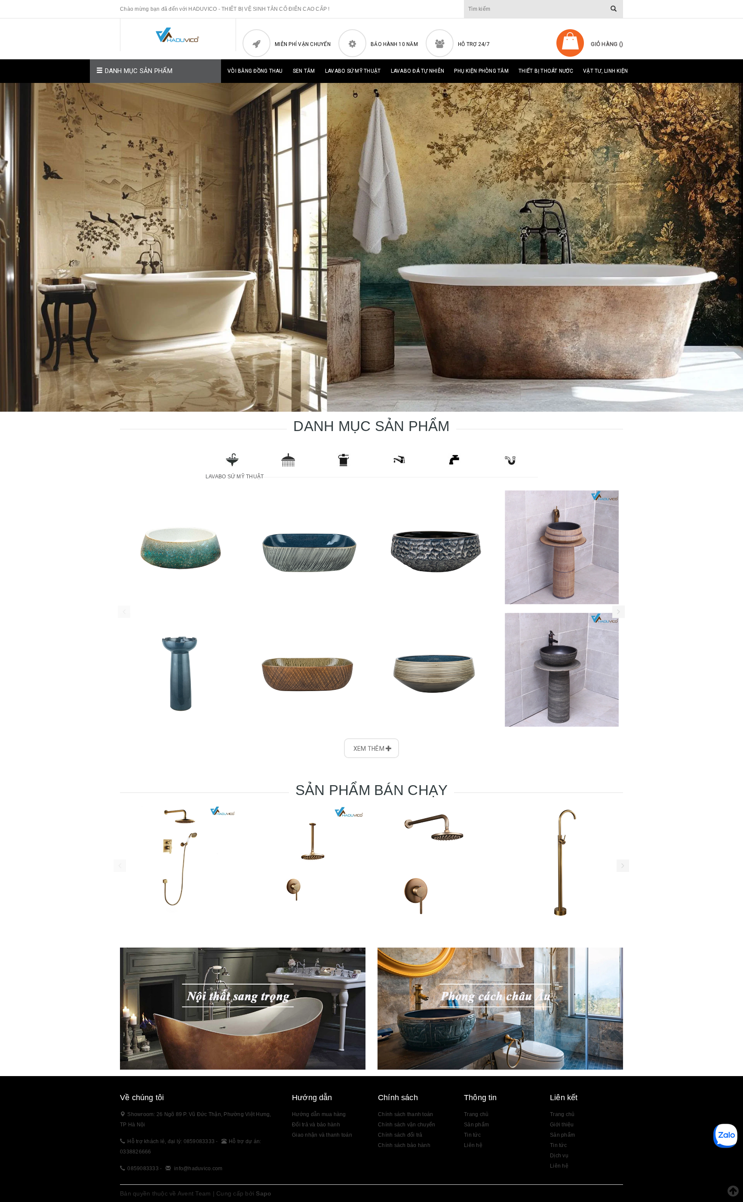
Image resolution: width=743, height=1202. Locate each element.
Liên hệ (559, 1166)
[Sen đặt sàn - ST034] (565, 863)
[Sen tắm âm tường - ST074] (307, 863)
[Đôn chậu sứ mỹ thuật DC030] (561, 547)
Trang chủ (476, 1114)
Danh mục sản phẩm (137, 71)
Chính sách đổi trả (400, 1135)
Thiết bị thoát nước (546, 71)
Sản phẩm (562, 1135)
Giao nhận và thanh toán (322, 1135)
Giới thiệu (562, 1125)
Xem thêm (369, 748)
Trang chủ (562, 1114)
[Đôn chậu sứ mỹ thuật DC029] (561, 670)
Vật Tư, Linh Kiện (605, 71)
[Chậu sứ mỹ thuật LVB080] (308, 547)
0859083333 (143, 1168)
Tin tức (558, 1145)
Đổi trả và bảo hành (316, 1125)
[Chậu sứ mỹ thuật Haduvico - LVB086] (181, 547)
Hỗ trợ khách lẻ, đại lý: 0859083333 (171, 1141)
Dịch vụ (559, 1156)
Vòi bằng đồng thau (255, 71)
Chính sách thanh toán (405, 1114)
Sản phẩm (476, 1125)
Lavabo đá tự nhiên (418, 71)
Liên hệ (473, 1145)
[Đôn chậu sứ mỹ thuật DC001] (181, 670)
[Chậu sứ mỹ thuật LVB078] (308, 670)
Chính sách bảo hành (404, 1145)
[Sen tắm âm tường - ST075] (178, 863)
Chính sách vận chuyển (406, 1125)
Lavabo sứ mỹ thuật (353, 71)
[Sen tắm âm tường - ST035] (436, 863)
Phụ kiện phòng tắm (481, 71)
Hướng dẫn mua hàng (319, 1114)
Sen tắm (304, 71)
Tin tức (472, 1135)
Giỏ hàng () (607, 44)
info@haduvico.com (198, 1168)
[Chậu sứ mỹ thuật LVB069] (435, 547)
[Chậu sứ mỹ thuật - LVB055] (435, 670)
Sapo (263, 1193)
